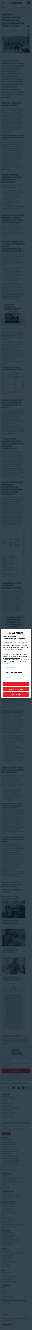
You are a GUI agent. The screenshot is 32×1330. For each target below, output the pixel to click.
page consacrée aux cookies (11, 658)
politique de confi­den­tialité (11, 659)
